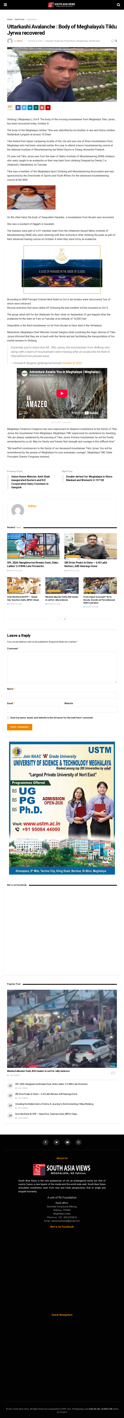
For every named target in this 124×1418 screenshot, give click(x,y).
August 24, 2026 (91, 607)
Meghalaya (32, 19)
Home (9, 19)
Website (68, 703)
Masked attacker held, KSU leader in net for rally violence (38, 1071)
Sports (14, 556)
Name (11, 688)
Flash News (70, 41)
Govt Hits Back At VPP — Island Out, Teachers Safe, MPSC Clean (46, 1114)
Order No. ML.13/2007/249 (100, 1409)
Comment (13, 648)
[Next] (64, 619)
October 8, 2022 (35, 41)
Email (11, 703)
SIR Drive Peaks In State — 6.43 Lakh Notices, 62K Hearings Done (46, 1094)
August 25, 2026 (72, 571)
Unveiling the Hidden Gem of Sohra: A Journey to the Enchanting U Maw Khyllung (54, 1104)
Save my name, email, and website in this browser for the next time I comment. (51, 717)
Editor (20, 41)
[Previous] (59, 619)
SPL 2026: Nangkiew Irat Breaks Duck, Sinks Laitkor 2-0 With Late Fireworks (51, 1084)
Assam (49, 41)
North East (19, 19)
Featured (58, 41)
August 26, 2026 (15, 571)
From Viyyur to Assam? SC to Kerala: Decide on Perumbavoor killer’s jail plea (99, 600)
